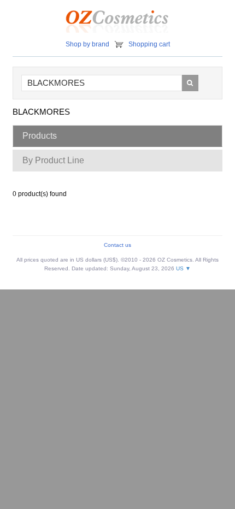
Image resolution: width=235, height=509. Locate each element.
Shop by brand (87, 44)
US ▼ (183, 268)
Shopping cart (149, 44)
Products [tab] (39, 135)
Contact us (117, 245)
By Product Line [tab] (53, 160)
